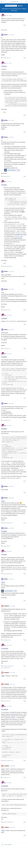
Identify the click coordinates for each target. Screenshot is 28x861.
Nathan (5, 66)
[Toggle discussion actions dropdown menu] (26, 1)
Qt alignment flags (17, 238)
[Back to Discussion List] (1, 1)
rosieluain (5, 648)
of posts (13, 1)
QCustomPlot (14, 714)
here (5, 361)
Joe (4, 501)
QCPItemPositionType (20, 234)
